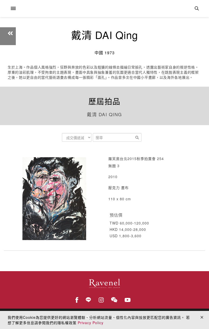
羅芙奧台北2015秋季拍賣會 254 (136, 158)
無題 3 (114, 165)
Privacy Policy (90, 322)
